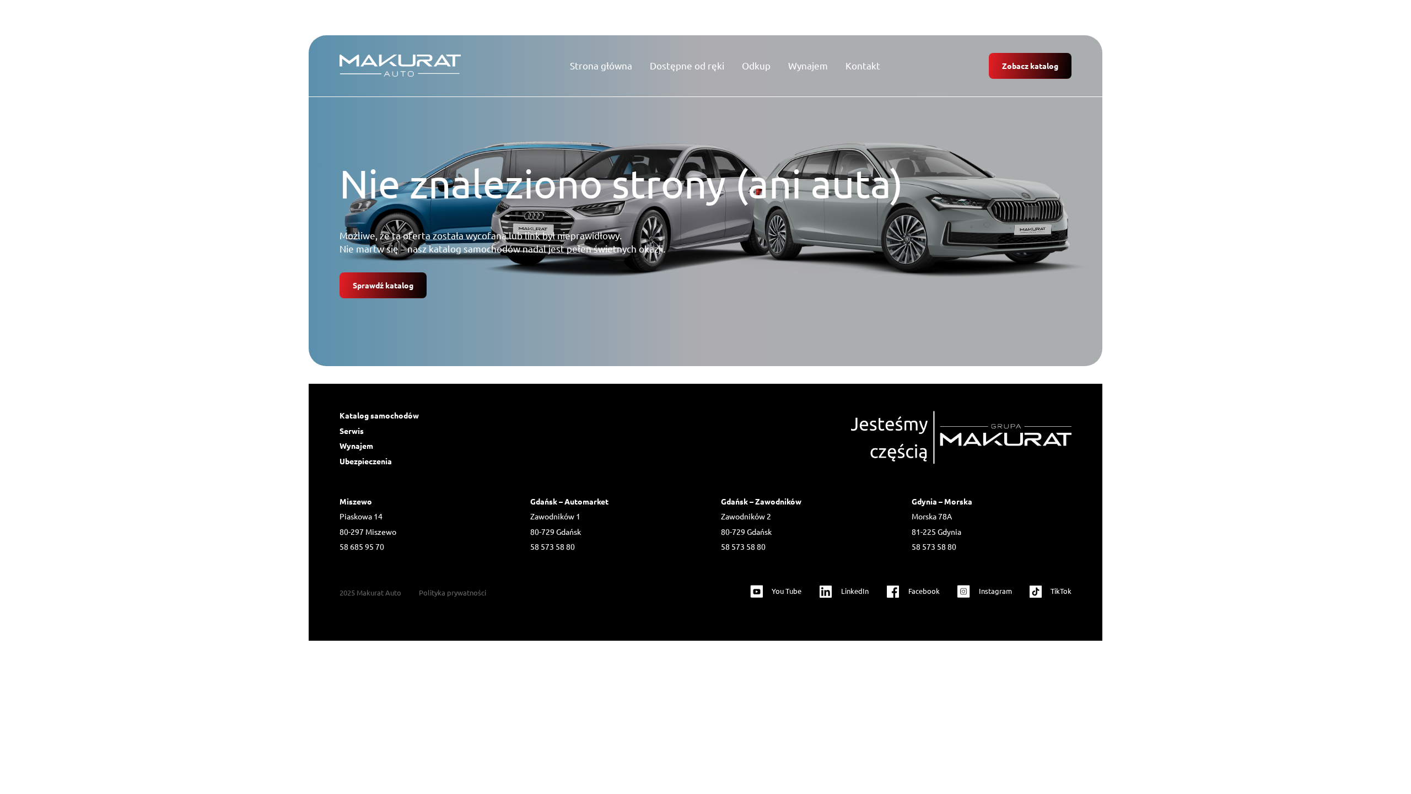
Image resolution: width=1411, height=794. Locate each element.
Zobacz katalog (1030, 66)
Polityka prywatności (452, 592)
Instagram (995, 591)
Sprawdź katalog (383, 285)
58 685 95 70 (362, 546)
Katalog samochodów (379, 415)
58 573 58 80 (552, 546)
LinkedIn (855, 591)
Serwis (352, 431)
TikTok (1061, 591)
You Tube (786, 591)
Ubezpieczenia (366, 461)
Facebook (924, 591)
